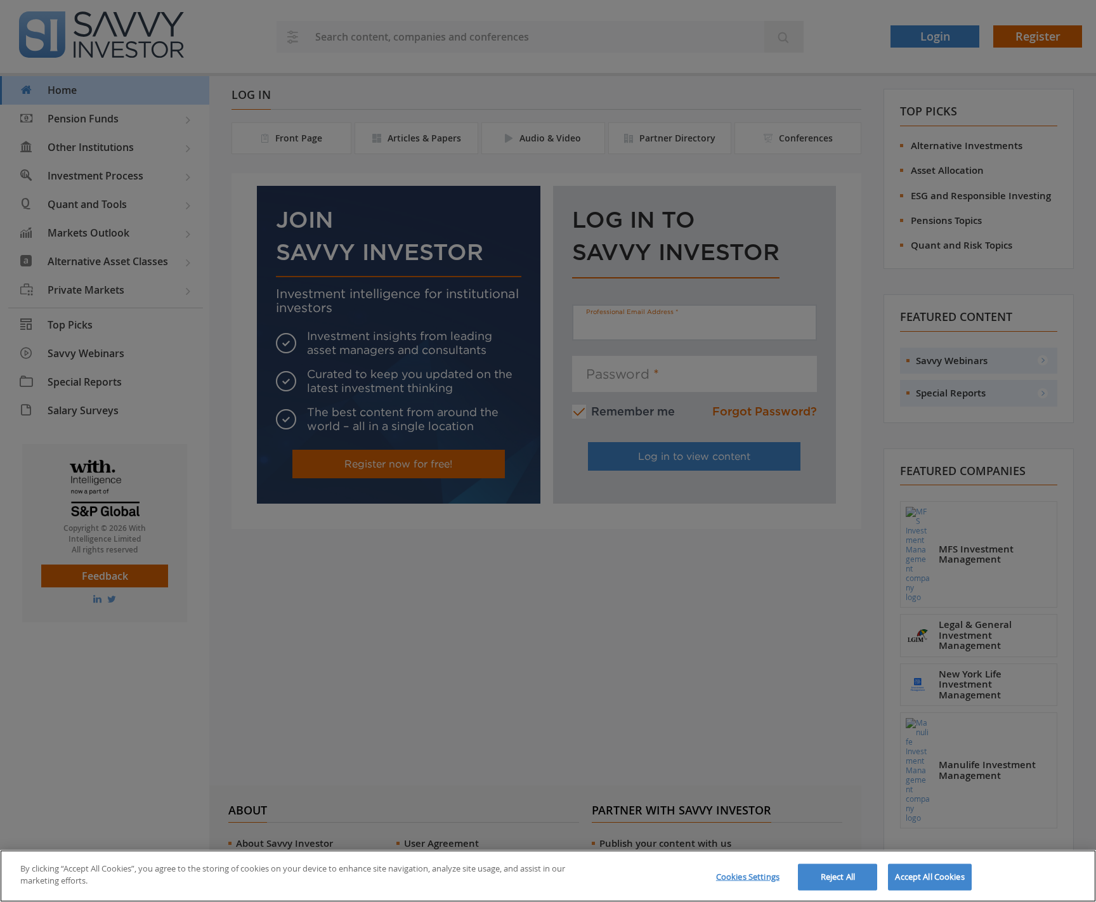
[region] (548, 876)
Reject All (838, 876)
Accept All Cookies (929, 876)
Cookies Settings (748, 876)
